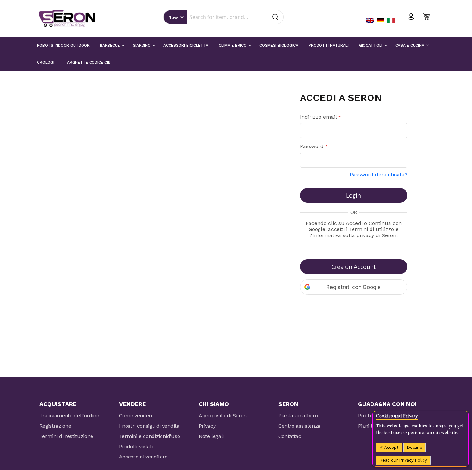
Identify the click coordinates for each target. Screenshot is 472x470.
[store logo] (67, 18)
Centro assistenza (299, 426)
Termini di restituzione (66, 436)
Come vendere (136, 415)
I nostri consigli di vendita (149, 426)
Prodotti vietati (136, 446)
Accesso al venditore (143, 457)
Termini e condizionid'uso (149, 436)
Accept (390, 447)
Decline (414, 447)
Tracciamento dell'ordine (69, 415)
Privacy (207, 426)
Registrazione (55, 426)
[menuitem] (63, 45)
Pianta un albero (298, 415)
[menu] (236, 54)
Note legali (211, 436)
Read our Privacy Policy (403, 460)
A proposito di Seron (223, 415)
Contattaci (290, 436)
